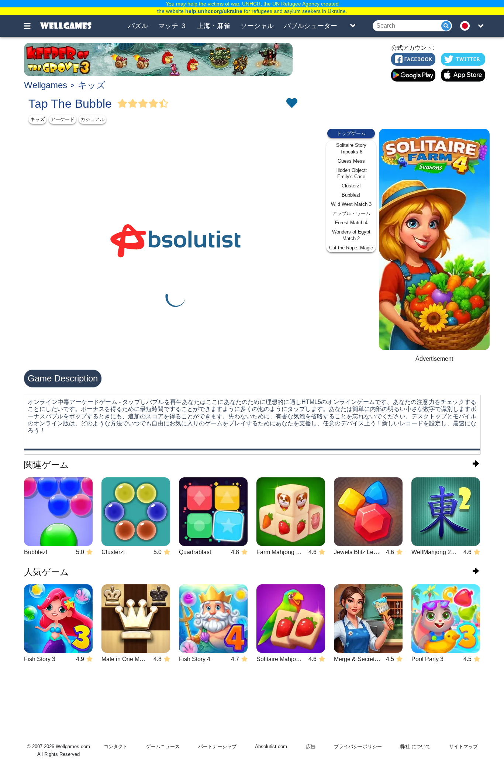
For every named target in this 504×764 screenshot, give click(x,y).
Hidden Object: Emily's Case (351, 173)
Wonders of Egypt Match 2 (351, 235)
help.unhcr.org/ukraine (213, 11)
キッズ (92, 85)
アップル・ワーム (351, 213)
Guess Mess (351, 161)
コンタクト (116, 746)
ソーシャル (257, 26)
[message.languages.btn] (467, 26)
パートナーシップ (217, 746)
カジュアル (92, 119)
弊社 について (415, 746)
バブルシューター (310, 26)
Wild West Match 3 (351, 204)
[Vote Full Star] (122, 103)
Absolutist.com (271, 746)
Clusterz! (351, 186)
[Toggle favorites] (291, 103)
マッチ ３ (172, 26)
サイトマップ (463, 746)
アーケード (63, 119)
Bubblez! (351, 195)
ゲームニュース (163, 746)
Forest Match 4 (351, 222)
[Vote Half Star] (164, 103)
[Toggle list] (353, 26)
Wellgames (45, 85)
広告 (310, 746)
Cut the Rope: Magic (351, 247)
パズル (138, 26)
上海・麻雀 (213, 26)
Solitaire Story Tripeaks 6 (351, 148)
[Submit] (446, 26)
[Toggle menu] (31, 26)
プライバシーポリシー (358, 746)
